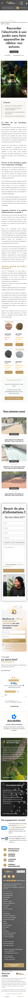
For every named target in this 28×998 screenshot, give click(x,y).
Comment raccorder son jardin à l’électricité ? (15, 116)
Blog (6, 21)
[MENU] (2, 3)
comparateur (16, 185)
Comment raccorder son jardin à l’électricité (14, 267)
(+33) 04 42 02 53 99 (9, 959)
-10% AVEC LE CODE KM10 (14, 398)
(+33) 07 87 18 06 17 (9, 957)
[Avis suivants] (25, 697)
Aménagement (11, 21)
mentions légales (8, 648)
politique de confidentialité (16, 646)
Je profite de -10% (14, 640)
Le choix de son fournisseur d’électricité (13, 105)
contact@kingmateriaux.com (11, 953)
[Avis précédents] (2, 697)
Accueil (2, 21)
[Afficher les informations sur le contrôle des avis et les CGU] (23, 685)
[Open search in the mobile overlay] (10, 7)
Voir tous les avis (5, 670)
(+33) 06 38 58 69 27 (9, 951)
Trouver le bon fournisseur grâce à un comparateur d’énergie (13, 109)
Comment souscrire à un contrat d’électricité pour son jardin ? (15, 113)
